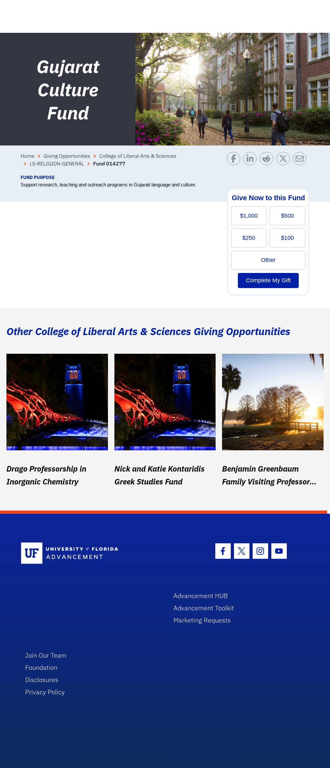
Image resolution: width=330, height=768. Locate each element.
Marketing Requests (202, 620)
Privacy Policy (45, 692)
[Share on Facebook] (235, 163)
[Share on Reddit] (268, 163)
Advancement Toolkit (203, 608)
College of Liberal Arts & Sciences (137, 156)
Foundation (41, 667)
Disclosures (41, 679)
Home (27, 156)
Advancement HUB (200, 595)
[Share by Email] (301, 163)
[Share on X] (285, 163)
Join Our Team (46, 655)
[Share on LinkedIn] (251, 163)
